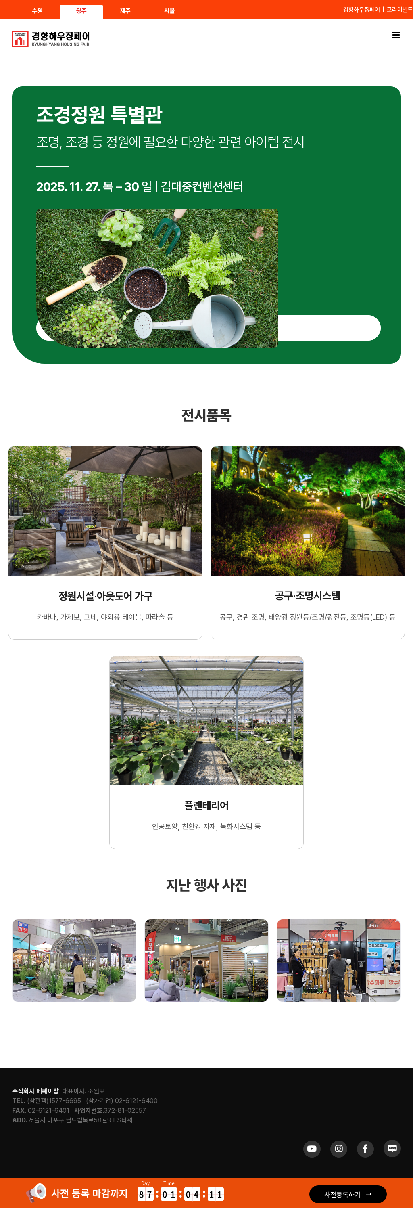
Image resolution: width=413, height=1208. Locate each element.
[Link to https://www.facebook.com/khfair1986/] (365, 1149)
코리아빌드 (400, 9)
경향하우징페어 (361, 9)
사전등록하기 (342, 1194)
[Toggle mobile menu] (396, 35)
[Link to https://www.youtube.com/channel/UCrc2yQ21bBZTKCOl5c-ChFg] (311, 1149)
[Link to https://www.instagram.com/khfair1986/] (338, 1149)
